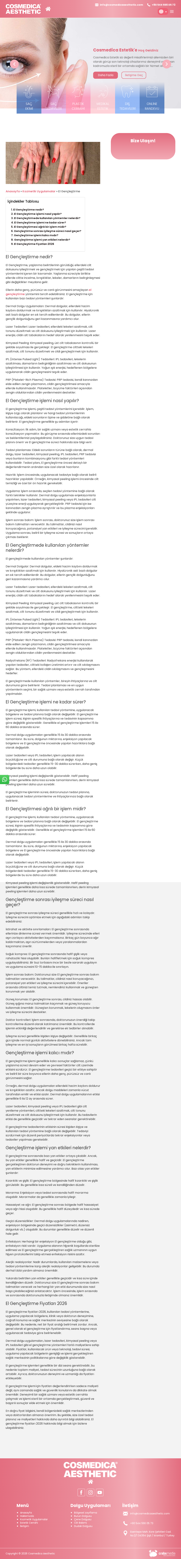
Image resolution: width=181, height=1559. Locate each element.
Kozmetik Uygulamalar (39, 191)
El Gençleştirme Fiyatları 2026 (34, 244)
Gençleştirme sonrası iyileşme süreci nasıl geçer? (47, 231)
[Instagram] (90, 1492)
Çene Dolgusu (82, 1519)
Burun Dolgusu (83, 1516)
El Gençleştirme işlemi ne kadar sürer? (40, 222)
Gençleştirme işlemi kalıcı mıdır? (36, 235)
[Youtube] (99, 1492)
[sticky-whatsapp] (4, 779)
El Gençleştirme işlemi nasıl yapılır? (38, 214)
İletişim (24, 1526)
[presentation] (14, 64)
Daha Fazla (107, 75)
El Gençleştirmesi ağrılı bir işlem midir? (40, 227)
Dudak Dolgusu (83, 1526)
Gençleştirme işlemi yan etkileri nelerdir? (42, 239)
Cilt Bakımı (80, 1522)
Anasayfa (13, 191)
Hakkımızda (27, 1516)
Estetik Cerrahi (29, 1522)
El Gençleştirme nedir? (28, 209)
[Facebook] (81, 1492)
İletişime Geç (136, 75)
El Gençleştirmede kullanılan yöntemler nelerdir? (47, 218)
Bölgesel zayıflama (85, 1512)
